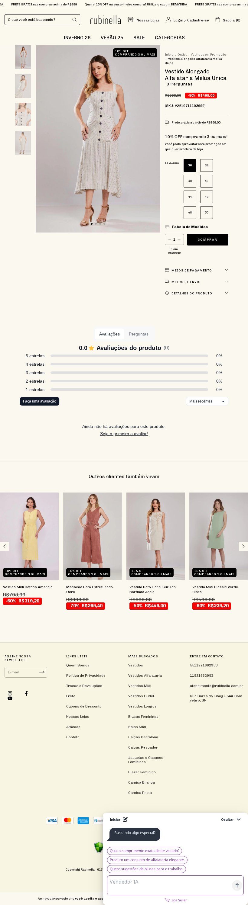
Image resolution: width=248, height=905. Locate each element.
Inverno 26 (77, 37)
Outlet (182, 54)
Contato (73, 737)
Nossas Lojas (148, 20)
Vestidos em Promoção (208, 54)
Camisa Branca (141, 782)
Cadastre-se (198, 20)
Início (169, 54)
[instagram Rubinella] (10, 693)
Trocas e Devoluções (84, 686)
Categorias (170, 37)
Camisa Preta (140, 793)
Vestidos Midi (139, 686)
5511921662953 (203, 665)
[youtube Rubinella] (10, 698)
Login (178, 20)
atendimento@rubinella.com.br (216, 686)
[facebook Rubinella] (26, 693)
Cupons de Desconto (84, 706)
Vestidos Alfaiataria (145, 675)
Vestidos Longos (142, 706)
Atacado (73, 727)
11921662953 (201, 675)
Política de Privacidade (86, 675)
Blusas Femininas (143, 716)
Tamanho (172, 163)
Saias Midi (137, 727)
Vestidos (135, 665)
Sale (139, 37)
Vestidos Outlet (141, 696)
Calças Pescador (143, 747)
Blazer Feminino (142, 772)
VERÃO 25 (112, 37)
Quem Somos (78, 665)
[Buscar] (74, 19)
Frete (70, 696)
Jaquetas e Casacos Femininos (145, 760)
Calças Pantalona (143, 737)
